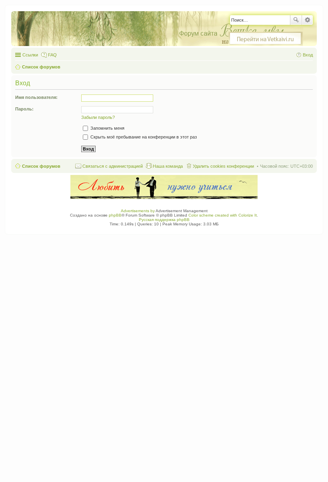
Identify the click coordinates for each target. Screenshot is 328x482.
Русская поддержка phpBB (164, 219)
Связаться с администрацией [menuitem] (112, 166)
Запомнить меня (106, 128)
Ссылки (30, 54)
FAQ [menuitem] (52, 54)
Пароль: (24, 108)
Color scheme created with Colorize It (222, 215)
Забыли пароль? (98, 117)
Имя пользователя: (36, 97)
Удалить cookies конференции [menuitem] (223, 166)
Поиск (296, 20)
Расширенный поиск (307, 20)
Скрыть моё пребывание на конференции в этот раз (143, 137)
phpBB (115, 215)
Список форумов (41, 166)
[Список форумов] (161, 29)
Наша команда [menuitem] (168, 166)
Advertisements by (138, 211)
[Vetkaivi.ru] (265, 39)
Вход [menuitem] (308, 54)
